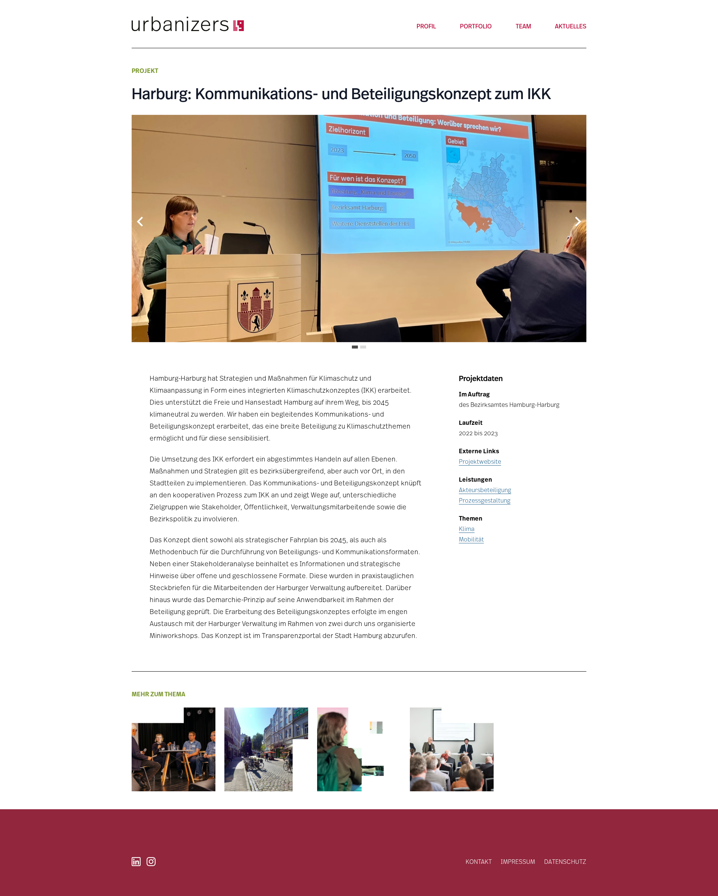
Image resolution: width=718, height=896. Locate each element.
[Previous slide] (141, 222)
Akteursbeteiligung (485, 490)
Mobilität (471, 539)
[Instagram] (151, 861)
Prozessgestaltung (484, 500)
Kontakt (479, 861)
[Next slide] (577, 222)
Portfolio (476, 26)
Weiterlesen (153, 771)
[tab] (355, 347)
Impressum (518, 861)
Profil (426, 26)
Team (523, 26)
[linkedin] (136, 861)
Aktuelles (570, 26)
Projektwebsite (480, 461)
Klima (467, 529)
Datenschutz (565, 861)
